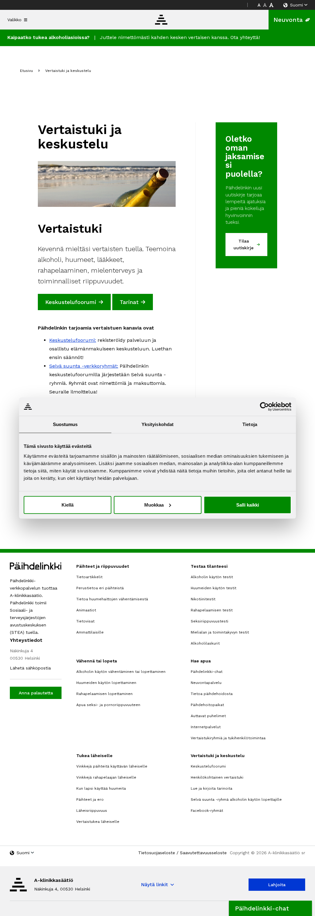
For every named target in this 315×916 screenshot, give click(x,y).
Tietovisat (85, 621)
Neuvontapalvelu (206, 683)
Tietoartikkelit (89, 577)
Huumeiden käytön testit (213, 588)
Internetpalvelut (206, 727)
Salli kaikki (247, 504)
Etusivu (26, 71)
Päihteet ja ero (90, 799)
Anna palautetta (36, 692)
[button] (270, 908)
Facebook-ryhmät (207, 810)
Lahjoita (276, 884)
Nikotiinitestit (203, 599)
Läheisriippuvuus (91, 810)
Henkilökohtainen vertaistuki (217, 777)
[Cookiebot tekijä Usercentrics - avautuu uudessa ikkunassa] (264, 406)
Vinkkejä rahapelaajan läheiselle (106, 777)
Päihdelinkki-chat (206, 671)
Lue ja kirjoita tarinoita (211, 788)
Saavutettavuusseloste (203, 852)
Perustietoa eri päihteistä (100, 588)
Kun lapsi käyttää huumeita (101, 788)
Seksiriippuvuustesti (209, 621)
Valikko (14, 19)
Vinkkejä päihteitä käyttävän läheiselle (111, 766)
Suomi (296, 4)
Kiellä (68, 504)
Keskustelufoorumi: (72, 340)
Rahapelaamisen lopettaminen (104, 694)
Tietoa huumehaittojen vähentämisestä (112, 599)
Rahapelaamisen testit (212, 610)
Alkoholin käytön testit (212, 577)
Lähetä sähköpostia (30, 667)
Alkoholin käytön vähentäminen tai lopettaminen (120, 671)
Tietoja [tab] (249, 424)
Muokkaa (154, 504)
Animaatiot (86, 610)
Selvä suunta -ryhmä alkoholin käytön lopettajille (236, 799)
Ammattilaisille (90, 632)
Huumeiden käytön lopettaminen (106, 683)
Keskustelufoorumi (208, 766)
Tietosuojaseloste (156, 852)
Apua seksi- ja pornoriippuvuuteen (108, 705)
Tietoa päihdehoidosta (212, 694)
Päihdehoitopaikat (207, 705)
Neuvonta (288, 19)
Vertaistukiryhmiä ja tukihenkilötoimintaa (228, 738)
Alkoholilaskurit (205, 643)
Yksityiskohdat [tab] (157, 424)
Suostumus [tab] (65, 424)
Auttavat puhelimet (208, 716)
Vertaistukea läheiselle (97, 821)
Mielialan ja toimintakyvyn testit (220, 632)
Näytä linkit (154, 884)
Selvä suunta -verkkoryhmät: (83, 366)
